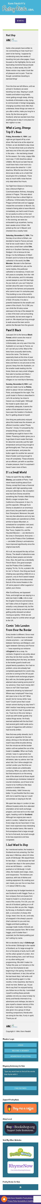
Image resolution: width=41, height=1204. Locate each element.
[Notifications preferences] (4, 1199)
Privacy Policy (12, 1201)
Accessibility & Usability (25, 1201)
